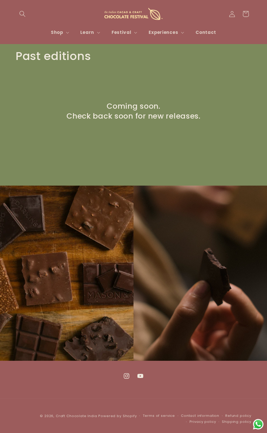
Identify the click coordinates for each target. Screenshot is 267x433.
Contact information (200, 415)
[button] (22, 14)
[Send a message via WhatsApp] (258, 424)
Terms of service (159, 415)
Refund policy (238, 415)
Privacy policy (203, 421)
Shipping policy (236, 421)
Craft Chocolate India (76, 415)
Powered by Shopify (117, 415)
